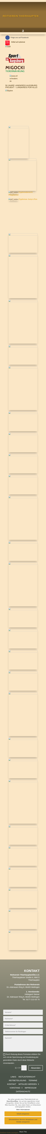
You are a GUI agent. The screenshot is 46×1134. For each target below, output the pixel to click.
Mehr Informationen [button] (23, 1109)
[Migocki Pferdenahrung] (14, 72)
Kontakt (11, 1084)
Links (13, 1077)
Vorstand (15, 1088)
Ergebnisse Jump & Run (28, 199)
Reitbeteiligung (17, 1081)
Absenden (35, 1068)
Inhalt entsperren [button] (23, 1114)
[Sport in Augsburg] (14, 63)
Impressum (30, 1088)
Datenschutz (23, 1092)
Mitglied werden (28, 1084)
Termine (33, 1081)
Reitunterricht (27, 1077)
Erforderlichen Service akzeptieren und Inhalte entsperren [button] (23, 1121)
